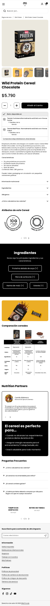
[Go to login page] (42, 3)
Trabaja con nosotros (10, 557)
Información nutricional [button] (10, 181)
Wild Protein (18, 17)
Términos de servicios (10, 582)
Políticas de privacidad (10, 571)
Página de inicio (7, 17)
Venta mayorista (8, 547)
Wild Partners (6, 560)
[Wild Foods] (25, 4)
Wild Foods (25, 603)
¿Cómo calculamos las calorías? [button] (14, 201)
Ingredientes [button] (6, 188)
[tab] (14, 123)
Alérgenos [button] (5, 195)
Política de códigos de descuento (14, 578)
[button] (46, 4)
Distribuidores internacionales (13, 550)
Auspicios (5, 553)
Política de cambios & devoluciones (15, 575)
